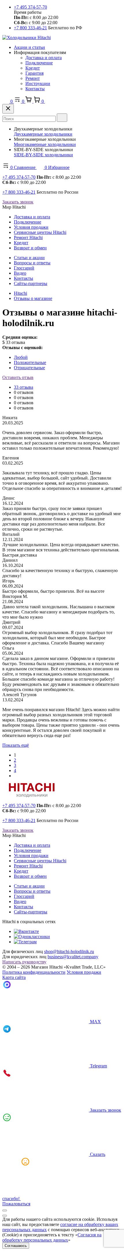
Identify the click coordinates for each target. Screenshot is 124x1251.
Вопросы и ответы (32, 262)
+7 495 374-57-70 (30, 7)
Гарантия (34, 73)
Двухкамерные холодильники (43, 134)
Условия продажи (31, 227)
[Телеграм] (25, 941)
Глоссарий (24, 267)
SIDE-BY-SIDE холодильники (43, 154)
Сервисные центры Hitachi (40, 232)
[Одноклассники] (32, 936)
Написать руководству (24, 961)
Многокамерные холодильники (45, 144)
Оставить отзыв (17, 377)
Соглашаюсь (16, 1246)
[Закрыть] (8, 108)
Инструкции (37, 83)
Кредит (32, 68)
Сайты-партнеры (30, 283)
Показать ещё (15, 745)
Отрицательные (29, 367)
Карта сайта (14, 977)
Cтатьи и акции (29, 257)
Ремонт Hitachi (28, 237)
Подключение (39, 62)
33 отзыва (23, 387)
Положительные (30, 362)
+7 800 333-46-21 (30, 27)
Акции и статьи (29, 47)
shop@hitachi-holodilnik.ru (69, 951)
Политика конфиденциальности (33, 972)
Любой (21, 357)
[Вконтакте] (26, 931)
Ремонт (32, 78)
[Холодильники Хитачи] (26, 37)
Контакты (35, 88)
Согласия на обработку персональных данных (52, 1237)
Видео (20, 273)
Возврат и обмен (30, 247)
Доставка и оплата (43, 57)
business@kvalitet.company (73, 956)
